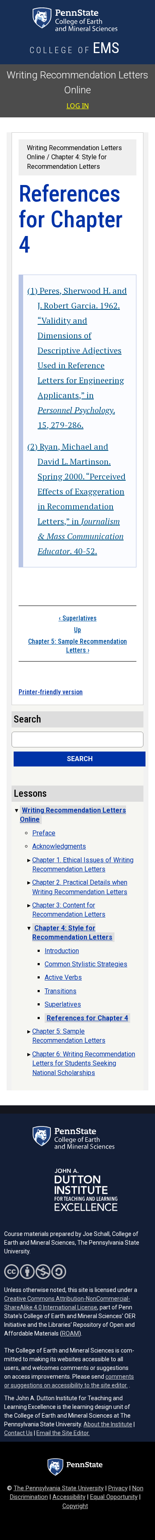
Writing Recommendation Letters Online (73, 814)
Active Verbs (63, 977)
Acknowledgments (59, 846)
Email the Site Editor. (63, 1433)
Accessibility (69, 1497)
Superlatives (78, 618)
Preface (43, 833)
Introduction (62, 951)
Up (77, 630)
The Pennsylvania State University (59, 1488)
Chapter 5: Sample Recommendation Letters (77, 645)
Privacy (118, 1488)
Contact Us (18, 1433)
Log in (78, 105)
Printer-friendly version (51, 692)
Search (80, 759)
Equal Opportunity (114, 1497)
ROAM (70, 1333)
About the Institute (107, 1424)
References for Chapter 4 (87, 1018)
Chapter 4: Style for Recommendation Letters (72, 932)
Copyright (75, 1506)
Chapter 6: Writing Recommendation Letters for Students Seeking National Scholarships (83, 1063)
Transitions (60, 991)
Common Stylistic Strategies (86, 964)
